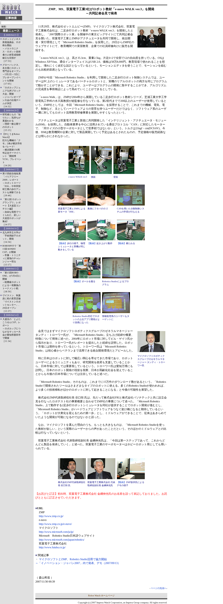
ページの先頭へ (159, 588)
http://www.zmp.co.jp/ (51, 516)
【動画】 (62, 243)
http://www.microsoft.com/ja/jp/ (56, 531)
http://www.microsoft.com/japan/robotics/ (61, 539)
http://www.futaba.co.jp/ (52, 547)
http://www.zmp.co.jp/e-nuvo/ (55, 523)
